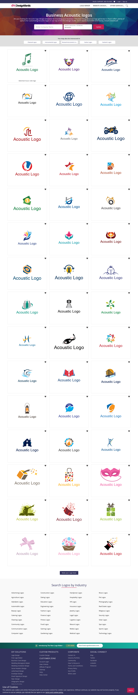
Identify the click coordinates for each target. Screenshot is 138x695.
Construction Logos (47, 593)
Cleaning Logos (16, 620)
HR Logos (73, 602)
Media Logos (74, 629)
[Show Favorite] (114, 1)
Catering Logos (16, 615)
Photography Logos (105, 602)
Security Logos (104, 615)
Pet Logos (102, 597)
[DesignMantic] (21, 5)
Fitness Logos (45, 620)
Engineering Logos (47, 606)
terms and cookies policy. (54, 692)
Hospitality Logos (76, 597)
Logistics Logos (75, 620)
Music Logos (103, 593)
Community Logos (17, 624)
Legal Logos (74, 615)
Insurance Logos (75, 606)
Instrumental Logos (51, 42)
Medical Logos (75, 633)
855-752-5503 (108, 1)
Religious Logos (104, 611)
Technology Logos (105, 633)
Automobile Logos (17, 606)
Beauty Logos (16, 611)
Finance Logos (46, 615)
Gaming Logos (46, 629)
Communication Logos (19, 629)
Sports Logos (103, 629)
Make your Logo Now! (69, 573)
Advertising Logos (17, 593)
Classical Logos (32, 42)
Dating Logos (45, 597)
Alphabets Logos (17, 602)
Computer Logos (17, 633)
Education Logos (46, 602)
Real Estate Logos (105, 606)
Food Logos (45, 624)
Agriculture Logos (17, 597)
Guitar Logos (88, 42)
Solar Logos (103, 620)
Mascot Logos (74, 624)
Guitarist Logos (106, 42)
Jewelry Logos (74, 611)
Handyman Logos (76, 593)
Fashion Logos (46, 611)
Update (98, 27)
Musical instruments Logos (70, 42)
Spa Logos (102, 624)
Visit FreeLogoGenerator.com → (90, 645)
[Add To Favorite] (45, 50)
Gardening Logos (46, 633)
